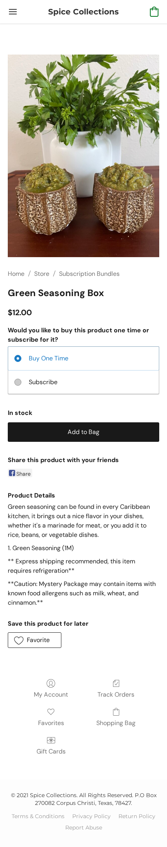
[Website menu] (13, 12)
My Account (51, 694)
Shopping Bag (116, 723)
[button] (83, 11)
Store (41, 274)
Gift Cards (51, 751)
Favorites (51, 723)
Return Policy (136, 816)
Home (16, 274)
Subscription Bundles (89, 274)
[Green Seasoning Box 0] (83, 156)
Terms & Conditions (38, 816)
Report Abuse (83, 827)
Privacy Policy (91, 816)
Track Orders (115, 694)
